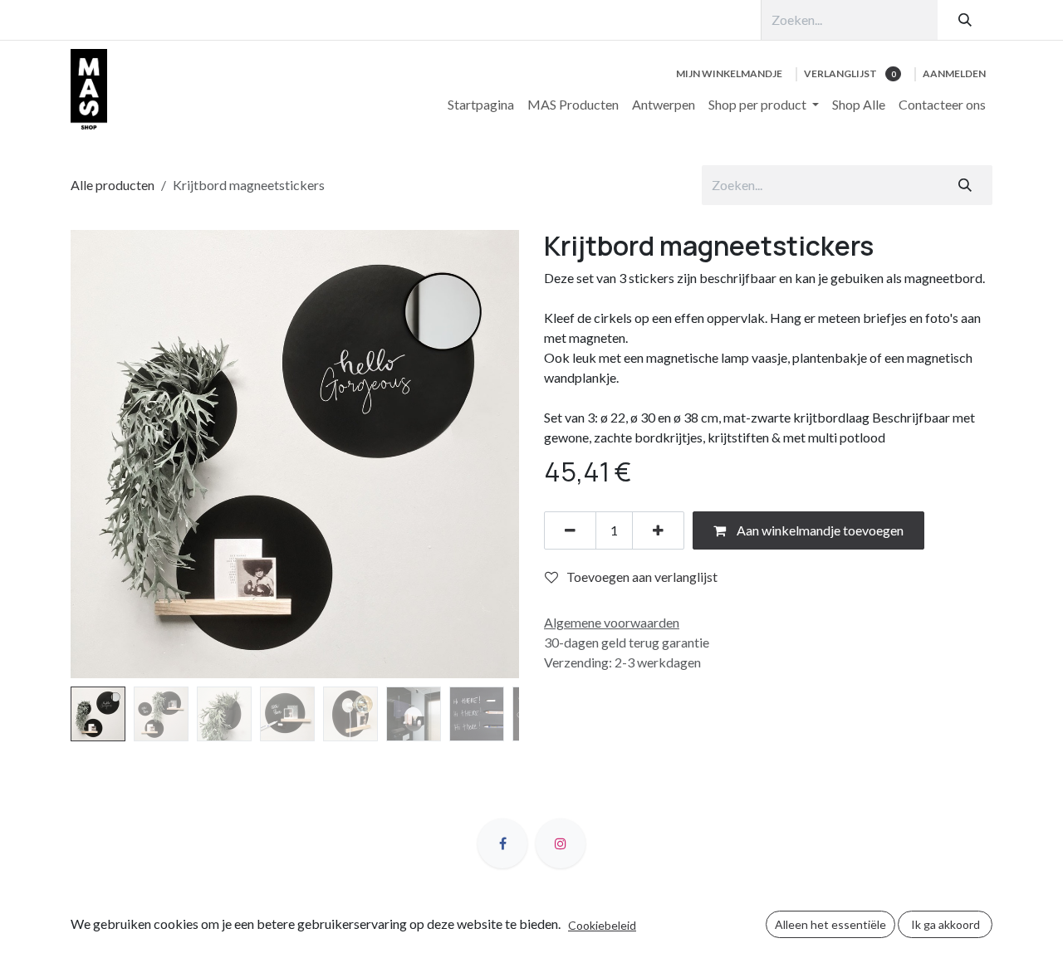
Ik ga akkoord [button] (945, 924)
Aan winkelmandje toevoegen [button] (819, 530)
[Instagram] (560, 843)
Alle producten (112, 185)
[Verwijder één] (570, 530)
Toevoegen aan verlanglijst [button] (642, 576)
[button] (93, 454)
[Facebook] (502, 843)
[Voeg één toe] (658, 530)
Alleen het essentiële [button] (830, 924)
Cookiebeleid (602, 925)
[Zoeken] (965, 20)
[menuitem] (481, 104)
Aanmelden (954, 73)
